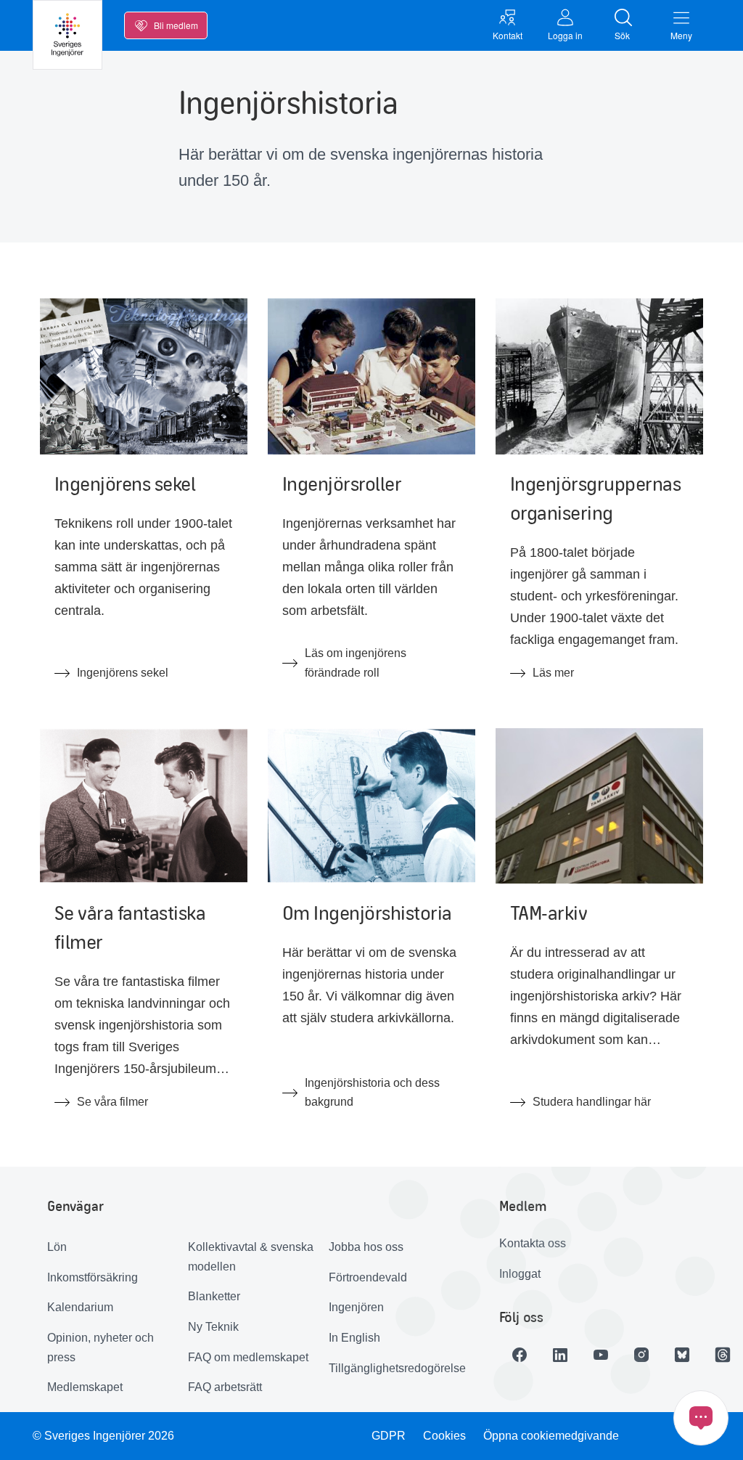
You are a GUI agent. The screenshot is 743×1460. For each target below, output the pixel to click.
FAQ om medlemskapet (248, 1357)
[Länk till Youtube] (600, 1354)
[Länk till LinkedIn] (560, 1354)
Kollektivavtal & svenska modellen (250, 1257)
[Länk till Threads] (722, 1354)
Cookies (444, 1436)
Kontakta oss (532, 1243)
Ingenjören (356, 1307)
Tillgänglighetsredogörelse (394, 1368)
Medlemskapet (85, 1387)
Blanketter (214, 1296)
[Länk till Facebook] (519, 1354)
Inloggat (520, 1274)
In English (354, 1337)
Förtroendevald (368, 1277)
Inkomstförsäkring (92, 1277)
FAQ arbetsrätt (225, 1387)
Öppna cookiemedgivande (551, 1436)
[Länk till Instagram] (641, 1354)
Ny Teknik (213, 1327)
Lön (57, 1247)
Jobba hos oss (366, 1247)
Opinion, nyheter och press (100, 1347)
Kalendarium (80, 1307)
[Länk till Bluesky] (682, 1354)
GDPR (389, 1436)
